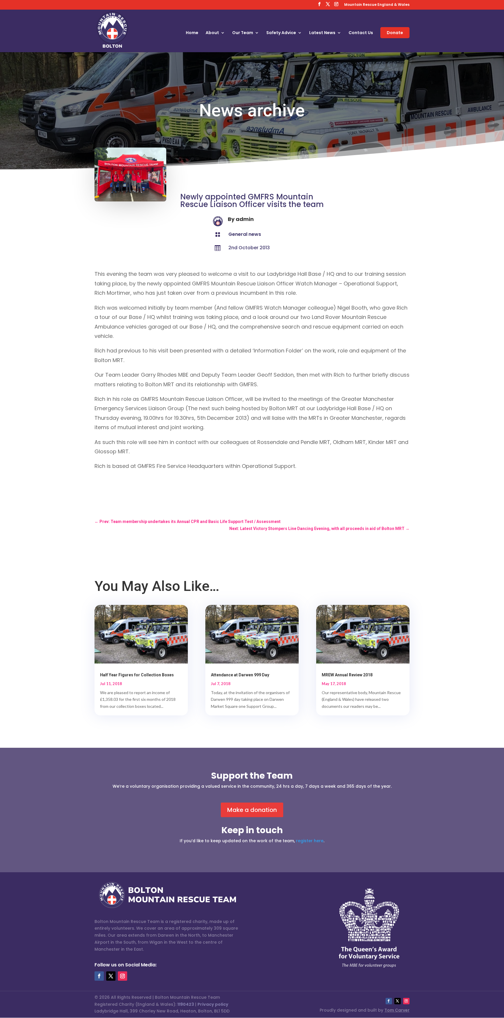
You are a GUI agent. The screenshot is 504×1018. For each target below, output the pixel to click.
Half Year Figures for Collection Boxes (137, 675)
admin (245, 219)
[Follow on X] (111, 976)
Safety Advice (281, 33)
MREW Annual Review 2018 (347, 675)
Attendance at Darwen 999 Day (240, 675)
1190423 (185, 1004)
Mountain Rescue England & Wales (377, 5)
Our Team (242, 33)
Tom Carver (397, 1010)
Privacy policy (212, 1004)
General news (244, 234)
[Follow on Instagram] (122, 976)
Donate (395, 33)
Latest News (322, 33)
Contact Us (361, 33)
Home (192, 33)
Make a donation (252, 810)
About (212, 33)
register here (309, 841)
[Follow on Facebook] (99, 976)
